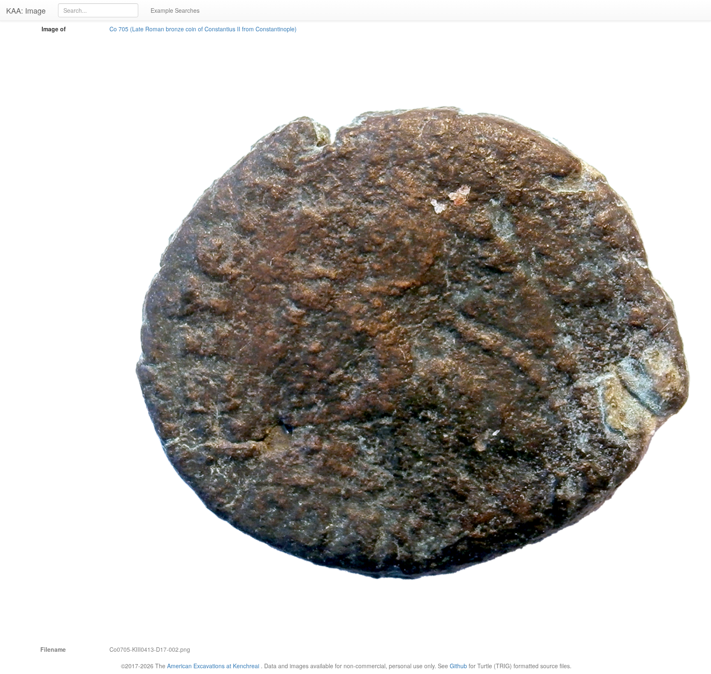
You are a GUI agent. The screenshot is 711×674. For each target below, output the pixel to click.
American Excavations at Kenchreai (213, 666)
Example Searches (175, 10)
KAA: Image (26, 10)
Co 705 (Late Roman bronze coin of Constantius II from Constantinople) (203, 29)
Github (458, 666)
